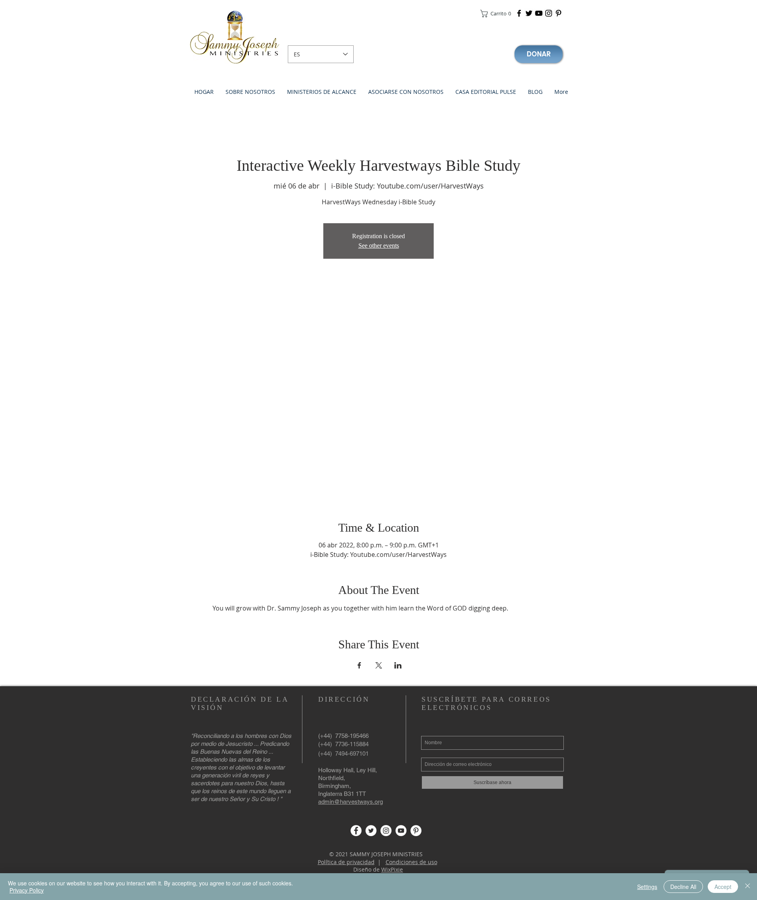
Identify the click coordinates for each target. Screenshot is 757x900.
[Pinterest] (558, 13)
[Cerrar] (747, 886)
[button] (495, 13)
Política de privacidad (346, 862)
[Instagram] (548, 13)
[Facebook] (519, 13)
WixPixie (392, 869)
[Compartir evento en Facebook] (359, 665)
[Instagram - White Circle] (386, 830)
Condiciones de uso (411, 862)
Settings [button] (647, 887)
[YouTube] (538, 13)
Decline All (683, 887)
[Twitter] (528, 13)
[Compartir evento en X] (378, 665)
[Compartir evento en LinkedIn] (398, 665)
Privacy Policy (26, 890)
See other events (378, 245)
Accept (722, 887)
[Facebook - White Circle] (356, 830)
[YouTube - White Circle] (400, 830)
